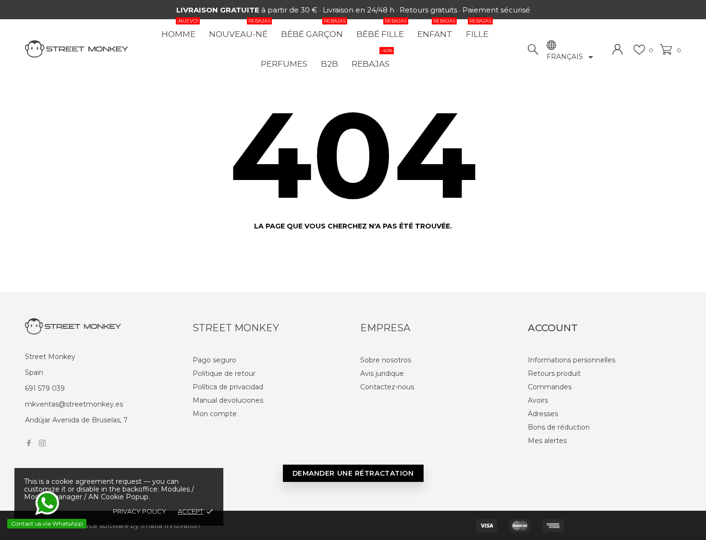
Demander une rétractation (353, 473)
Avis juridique (382, 373)
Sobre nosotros (385, 360)
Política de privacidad (228, 387)
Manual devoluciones (228, 400)
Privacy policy (139, 511)
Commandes (550, 387)
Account (553, 328)
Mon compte (215, 413)
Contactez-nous (387, 387)
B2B (329, 64)
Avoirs (538, 400)
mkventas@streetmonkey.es (74, 404)
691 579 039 (45, 388)
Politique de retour (224, 373)
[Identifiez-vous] (617, 49)
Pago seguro (214, 360)
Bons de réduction (559, 427)
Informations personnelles (571, 360)
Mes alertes (547, 440)
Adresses (543, 413)
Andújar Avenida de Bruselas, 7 (76, 420)
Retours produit (554, 373)
